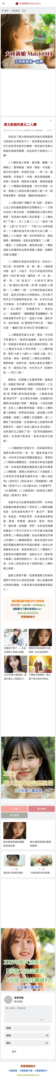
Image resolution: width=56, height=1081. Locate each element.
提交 (14, 1051)
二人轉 (14, 808)
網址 (8, 1043)
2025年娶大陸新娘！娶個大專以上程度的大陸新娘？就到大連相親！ (15, 679)
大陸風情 (15, 10)
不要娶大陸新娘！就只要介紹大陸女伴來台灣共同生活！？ (40, 679)
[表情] (47, 1020)
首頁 (6, 10)
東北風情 (14, 815)
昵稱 (8, 1028)
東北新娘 (41, 808)
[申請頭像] (49, 998)
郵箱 (8, 1035)
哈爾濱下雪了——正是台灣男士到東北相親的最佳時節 (15, 652)
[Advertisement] (28, 93)
